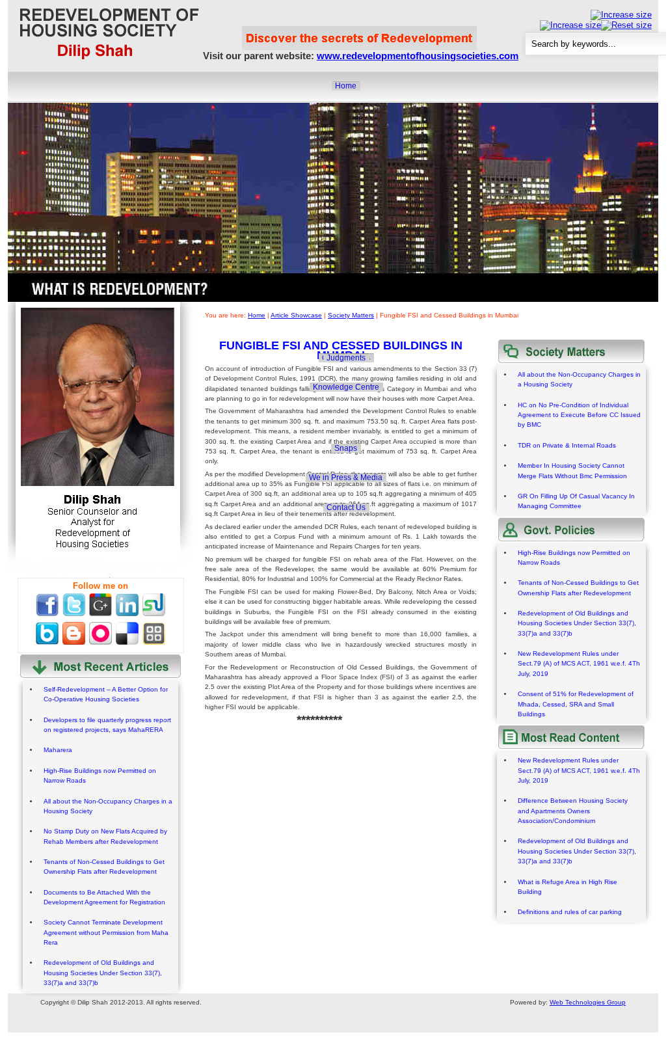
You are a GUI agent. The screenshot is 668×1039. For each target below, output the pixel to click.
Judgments (346, 357)
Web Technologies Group (588, 1002)
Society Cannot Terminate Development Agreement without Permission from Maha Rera (106, 932)
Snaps (345, 448)
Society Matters (351, 315)
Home (345, 85)
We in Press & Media (345, 477)
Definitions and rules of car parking (570, 911)
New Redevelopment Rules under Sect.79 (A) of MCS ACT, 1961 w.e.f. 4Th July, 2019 (579, 663)
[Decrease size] (570, 25)
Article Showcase (296, 315)
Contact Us (346, 507)
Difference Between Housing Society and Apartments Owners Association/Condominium (573, 810)
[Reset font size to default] (626, 25)
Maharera (58, 749)
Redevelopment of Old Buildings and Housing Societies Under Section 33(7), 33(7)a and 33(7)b (103, 972)
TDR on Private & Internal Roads (567, 445)
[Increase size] (621, 15)
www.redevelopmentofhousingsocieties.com (417, 55)
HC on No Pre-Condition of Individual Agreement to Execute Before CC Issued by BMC (579, 415)
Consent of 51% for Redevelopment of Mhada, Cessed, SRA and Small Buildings (576, 704)
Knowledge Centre (346, 387)
